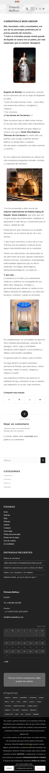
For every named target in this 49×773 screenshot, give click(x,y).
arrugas (41, 697)
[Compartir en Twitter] (19, 399)
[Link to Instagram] (40, 9)
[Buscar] (25, 9)
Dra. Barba (16, 710)
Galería (6, 525)
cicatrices (32, 701)
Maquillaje (7, 487)
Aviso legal (8, 531)
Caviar (18, 701)
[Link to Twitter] (43, 9)
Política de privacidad (12, 534)
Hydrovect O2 (9, 714)
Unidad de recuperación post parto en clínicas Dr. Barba (23, 568)
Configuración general (24, 768)
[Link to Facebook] (36, 9)
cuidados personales (19, 706)
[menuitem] (25, 9)
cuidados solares (32, 706)
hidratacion (33, 710)
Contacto (7, 528)
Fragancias (24, 710)
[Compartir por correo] (40, 399)
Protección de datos (11, 537)
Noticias (7, 515)
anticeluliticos (23, 697)
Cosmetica (7, 479)
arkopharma (33, 697)
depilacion (7, 710)
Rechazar (40, 768)
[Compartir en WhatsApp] (30, 399)
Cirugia (39, 701)
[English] (16, 1)
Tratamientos (8, 475)
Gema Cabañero (19, 215)
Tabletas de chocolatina (12, 558)
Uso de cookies (10, 541)
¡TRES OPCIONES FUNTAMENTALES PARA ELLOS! (23, 563)
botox (12, 701)
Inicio (6, 512)
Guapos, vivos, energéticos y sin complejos (18, 572)
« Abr (6, 662)
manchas (28, 714)
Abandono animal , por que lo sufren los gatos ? (20, 577)
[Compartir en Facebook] (9, 399)
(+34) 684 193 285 (14, 603)
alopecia (15, 697)
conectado (28, 436)
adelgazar (7, 697)
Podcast (7, 521)
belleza (7, 701)
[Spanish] (18, 1)
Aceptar (9, 768)
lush (22, 714)
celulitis (25, 701)
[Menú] (31, 9)
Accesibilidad (9, 544)
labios (17, 714)
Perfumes (7, 483)
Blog (5, 518)
